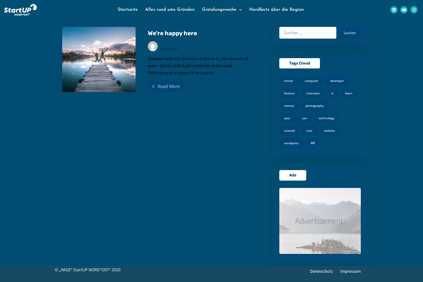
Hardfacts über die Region (276, 10)
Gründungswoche (219, 10)
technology (326, 118)
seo (304, 118)
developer (337, 81)
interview (313, 93)
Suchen (350, 33)
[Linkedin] (394, 9)
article (288, 81)
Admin (168, 44)
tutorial (289, 131)
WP (313, 143)
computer (311, 81)
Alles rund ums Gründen (170, 10)
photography (315, 106)
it (332, 93)
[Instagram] (414, 9)
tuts (309, 131)
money (289, 106)
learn (348, 93)
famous (289, 93)
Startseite (128, 10)
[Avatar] (153, 46)
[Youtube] (404, 9)
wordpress (291, 143)
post (287, 118)
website (329, 131)
